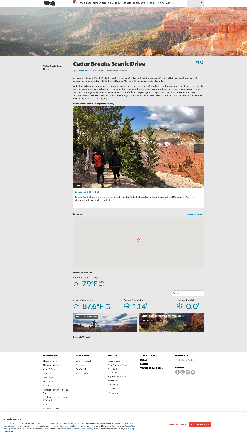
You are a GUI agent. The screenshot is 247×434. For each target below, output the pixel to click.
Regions (46, 386)
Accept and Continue (200, 424)
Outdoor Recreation (85, 361)
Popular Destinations (117, 376)
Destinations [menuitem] (99, 3)
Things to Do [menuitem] (114, 3)
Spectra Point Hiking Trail (87, 192)
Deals (143, 360)
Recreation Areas (51, 408)
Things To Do (83, 71)
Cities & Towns (49, 369)
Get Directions (194, 214)
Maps (45, 404)
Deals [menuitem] (152, 3)
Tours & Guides (148, 356)
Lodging (113, 356)
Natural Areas (49, 381)
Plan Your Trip (82, 369)
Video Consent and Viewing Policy (79, 429)
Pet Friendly (113, 385)
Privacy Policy (10, 429)
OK (244, 415)
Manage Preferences (177, 424)
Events (144, 364)
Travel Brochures (150, 368)
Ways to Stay (114, 361)
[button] (78, 148)
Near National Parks (117, 365)
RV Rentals (113, 393)
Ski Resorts (48, 377)
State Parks (48, 373)
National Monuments (53, 365)
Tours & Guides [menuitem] (140, 3)
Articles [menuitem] (170, 3)
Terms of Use (130, 426)
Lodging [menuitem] (127, 3)
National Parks (50, 361)
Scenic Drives (97, 71)
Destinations (51, 356)
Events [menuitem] (160, 3)
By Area (111, 389)
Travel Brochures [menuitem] (82, 3)
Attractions (81, 365)
